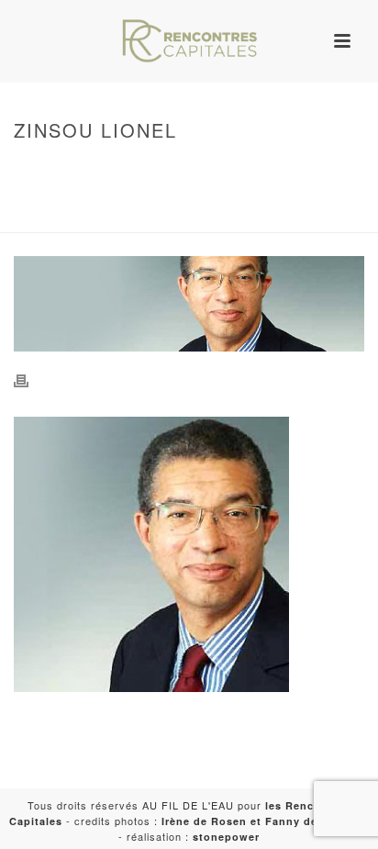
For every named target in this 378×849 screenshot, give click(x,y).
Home (185, 168)
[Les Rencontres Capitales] (189, 41)
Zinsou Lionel (141, 219)
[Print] (30, 380)
